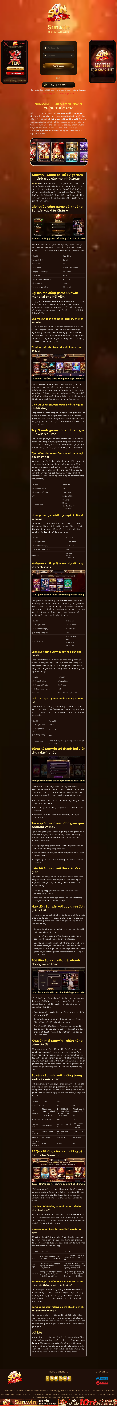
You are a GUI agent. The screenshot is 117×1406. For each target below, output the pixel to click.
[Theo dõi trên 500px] (65, 1378)
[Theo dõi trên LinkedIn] (56, 1378)
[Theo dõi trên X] (48, 1378)
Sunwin (35, 183)
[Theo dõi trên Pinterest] (52, 1378)
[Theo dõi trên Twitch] (69, 1378)
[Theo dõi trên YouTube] (61, 1378)
